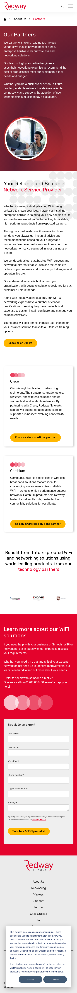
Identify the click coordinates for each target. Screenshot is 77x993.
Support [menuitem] (38, 901)
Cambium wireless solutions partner (38, 523)
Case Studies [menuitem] (38, 913)
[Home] (5, 19)
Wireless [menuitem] (38, 894)
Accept (30, 979)
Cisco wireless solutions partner (35, 437)
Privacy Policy (39, 819)
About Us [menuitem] (20, 19)
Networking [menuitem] (38, 888)
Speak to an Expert (20, 343)
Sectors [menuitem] (38, 907)
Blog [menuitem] (38, 920)
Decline (55, 979)
